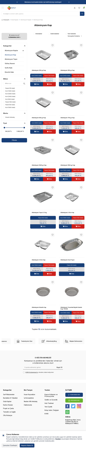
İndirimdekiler (55, 33)
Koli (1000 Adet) (10, 107)
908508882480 (75, 394)
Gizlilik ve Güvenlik (51, 400)
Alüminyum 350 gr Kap (68, 70)
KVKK (46, 414)
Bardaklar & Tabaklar (10, 398)
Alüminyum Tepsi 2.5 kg (39, 212)
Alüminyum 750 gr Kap (68, 117)
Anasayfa (6, 20)
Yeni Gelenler (72, 33)
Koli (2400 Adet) (10, 96)
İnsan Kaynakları (29, 394)
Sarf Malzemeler (8, 394)
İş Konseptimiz (29, 398)
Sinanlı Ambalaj (10, 117)
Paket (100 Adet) (10, 102)
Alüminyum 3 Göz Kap (38, 260)
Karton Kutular (8, 405)
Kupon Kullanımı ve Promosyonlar (51, 395)
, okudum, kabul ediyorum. (39, 372)
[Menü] (3, 7)
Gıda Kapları (14, 20)
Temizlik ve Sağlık (9, 412)
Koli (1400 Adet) (10, 91)
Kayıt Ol (59, 367)
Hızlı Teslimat (49, 403)
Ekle (37, 84)
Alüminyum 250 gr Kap (39, 70)
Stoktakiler (38, 33)
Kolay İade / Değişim (52, 410)
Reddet (58, 439)
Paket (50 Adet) (10, 104)
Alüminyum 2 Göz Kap (67, 212)
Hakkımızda (28, 405)
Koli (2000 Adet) (10, 94)
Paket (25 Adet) (10, 88)
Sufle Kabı (8, 68)
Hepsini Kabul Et (27, 445)
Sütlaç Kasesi (10, 63)
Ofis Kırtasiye (7, 415)
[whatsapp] (67, 412)
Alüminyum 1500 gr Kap (68, 165)
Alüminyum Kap (10, 55)
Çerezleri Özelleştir (10, 445)
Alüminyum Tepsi (11, 59)
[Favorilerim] (79, 8)
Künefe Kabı (9, 72)
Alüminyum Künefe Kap (39, 307)
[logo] (11, 8)
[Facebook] (67, 406)
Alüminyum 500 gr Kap (39, 117)
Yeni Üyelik (48, 407)
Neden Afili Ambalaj (30, 401)
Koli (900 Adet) (10, 99)
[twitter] (73, 406)
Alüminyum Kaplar (25, 20)
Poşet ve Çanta (8, 408)
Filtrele (14, 140)
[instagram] (79, 406)
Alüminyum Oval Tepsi (67, 260)
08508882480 (75, 400)
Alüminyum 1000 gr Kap (39, 165)
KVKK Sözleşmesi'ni (31, 372)
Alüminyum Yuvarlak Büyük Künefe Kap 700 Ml (71, 308)
